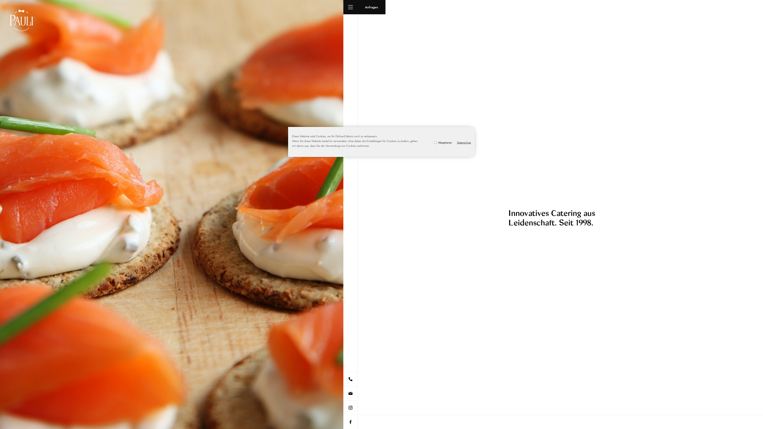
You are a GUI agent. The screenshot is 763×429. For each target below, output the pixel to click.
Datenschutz (464, 143)
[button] (350, 7)
